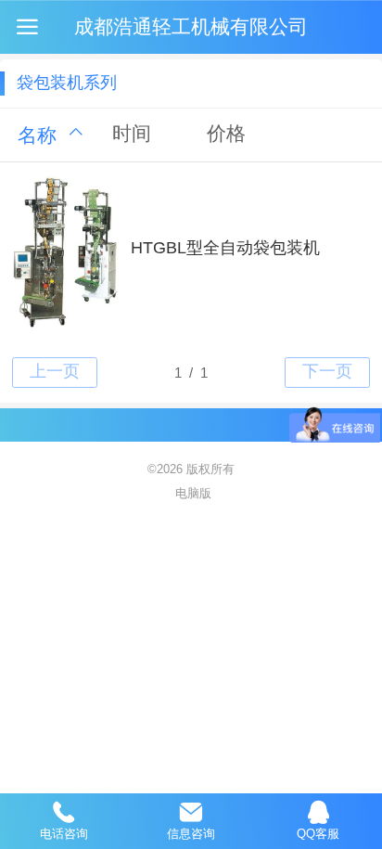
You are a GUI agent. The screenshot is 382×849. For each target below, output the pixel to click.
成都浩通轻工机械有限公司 (191, 26)
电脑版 (193, 493)
